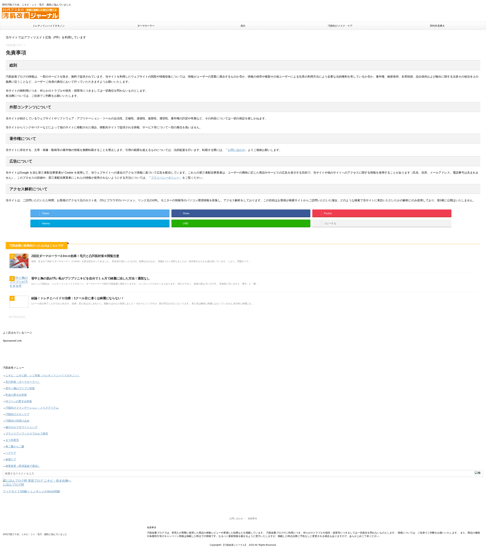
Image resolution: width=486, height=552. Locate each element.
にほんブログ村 (13, 484)
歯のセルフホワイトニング (21, 427)
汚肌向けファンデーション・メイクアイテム (32, 407)
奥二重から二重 (15, 446)
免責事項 (252, 518)
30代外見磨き (437, 25)
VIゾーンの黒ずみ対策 (19, 401)
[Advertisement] (117, 354)
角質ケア (11, 459)
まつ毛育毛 (12, 440)
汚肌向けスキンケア (17, 414)
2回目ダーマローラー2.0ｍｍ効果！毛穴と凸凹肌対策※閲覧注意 (75, 256)
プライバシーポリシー (165, 177)
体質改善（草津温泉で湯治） (23, 465)
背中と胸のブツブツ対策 (20, 388)
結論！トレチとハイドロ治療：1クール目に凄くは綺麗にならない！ (77, 298)
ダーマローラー (146, 25)
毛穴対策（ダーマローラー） (23, 381)
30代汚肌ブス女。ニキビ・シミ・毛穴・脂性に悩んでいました (35, 534)
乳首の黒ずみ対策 (16, 394)
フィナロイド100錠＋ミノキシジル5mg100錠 (31, 491)
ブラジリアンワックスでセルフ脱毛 (27, 433)
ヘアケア (11, 452)
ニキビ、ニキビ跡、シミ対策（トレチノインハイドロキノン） (43, 375)
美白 (243, 25)
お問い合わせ (236, 149)
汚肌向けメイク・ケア (340, 25)
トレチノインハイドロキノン (49, 25)
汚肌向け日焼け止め (17, 420)
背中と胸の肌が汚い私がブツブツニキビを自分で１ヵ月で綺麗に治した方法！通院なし (90, 278)
